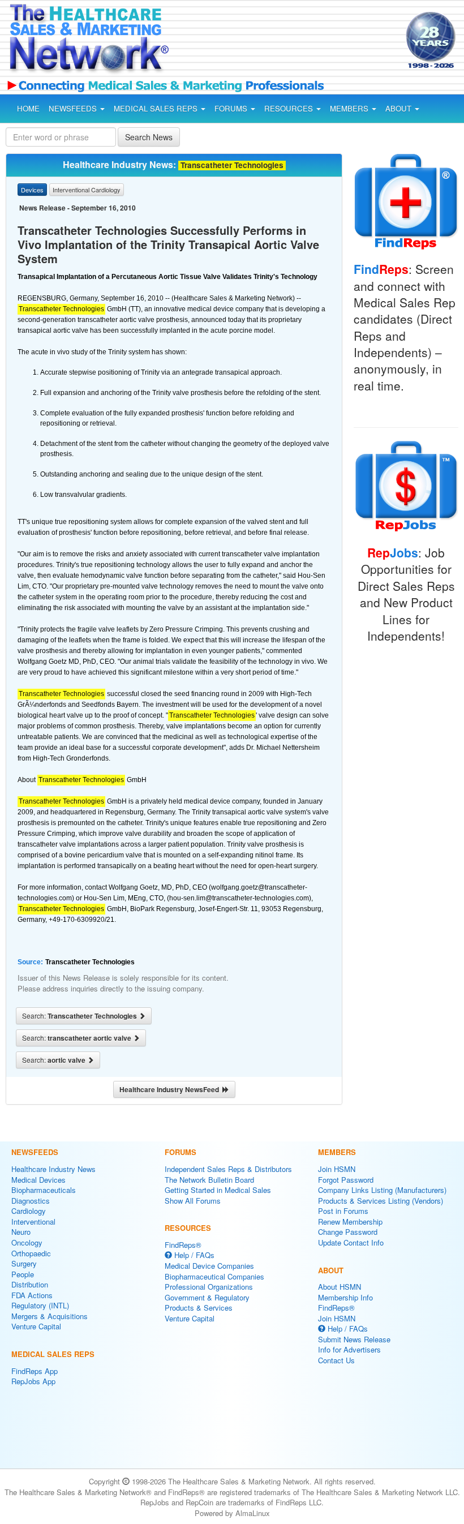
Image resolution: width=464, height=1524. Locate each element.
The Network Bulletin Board (209, 1179)
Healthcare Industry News (53, 1169)
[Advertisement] (276, 42)
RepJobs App (33, 1381)
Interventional (33, 1221)
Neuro (21, 1231)
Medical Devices (38, 1179)
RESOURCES (289, 108)
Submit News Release (354, 1339)
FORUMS (232, 108)
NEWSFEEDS (74, 108)
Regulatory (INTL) (40, 1305)
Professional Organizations (209, 1286)
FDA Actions (32, 1295)
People (22, 1274)
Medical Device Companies (209, 1265)
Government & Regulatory (207, 1297)
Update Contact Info (351, 1242)
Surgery (24, 1263)
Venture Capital (36, 1326)
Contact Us (336, 1360)
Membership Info (345, 1297)
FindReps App (34, 1371)
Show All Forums (193, 1200)
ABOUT (399, 108)
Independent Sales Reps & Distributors (228, 1169)
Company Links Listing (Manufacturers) (382, 1189)
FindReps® (183, 1244)
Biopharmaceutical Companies (214, 1276)
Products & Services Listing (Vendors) (380, 1200)
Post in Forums (343, 1210)
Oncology (26, 1242)
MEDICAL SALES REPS (157, 108)
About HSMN (339, 1286)
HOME (28, 108)
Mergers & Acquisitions (49, 1316)
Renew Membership (350, 1221)
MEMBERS (350, 108)
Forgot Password (345, 1179)
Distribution (29, 1284)
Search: (80, 1016)
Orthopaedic (31, 1253)
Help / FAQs (193, 1255)
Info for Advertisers (349, 1349)
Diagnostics (30, 1200)
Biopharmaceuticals (43, 1189)
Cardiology (28, 1210)
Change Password (347, 1231)
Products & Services (199, 1307)
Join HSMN (336, 1169)
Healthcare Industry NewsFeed (170, 1089)
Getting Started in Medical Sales (218, 1189)
